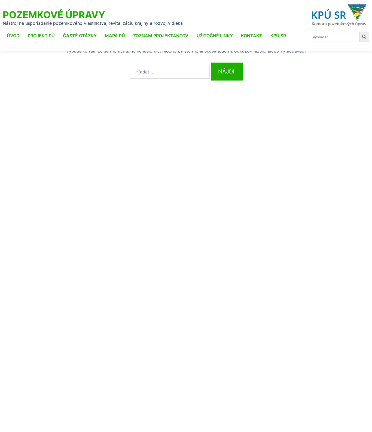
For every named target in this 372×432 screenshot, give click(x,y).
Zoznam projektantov (160, 35)
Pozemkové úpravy (54, 14)
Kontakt (251, 35)
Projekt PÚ (41, 35)
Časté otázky (80, 35)
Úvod (13, 35)
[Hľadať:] (170, 72)
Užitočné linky (215, 35)
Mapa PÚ (115, 35)
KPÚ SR (278, 35)
